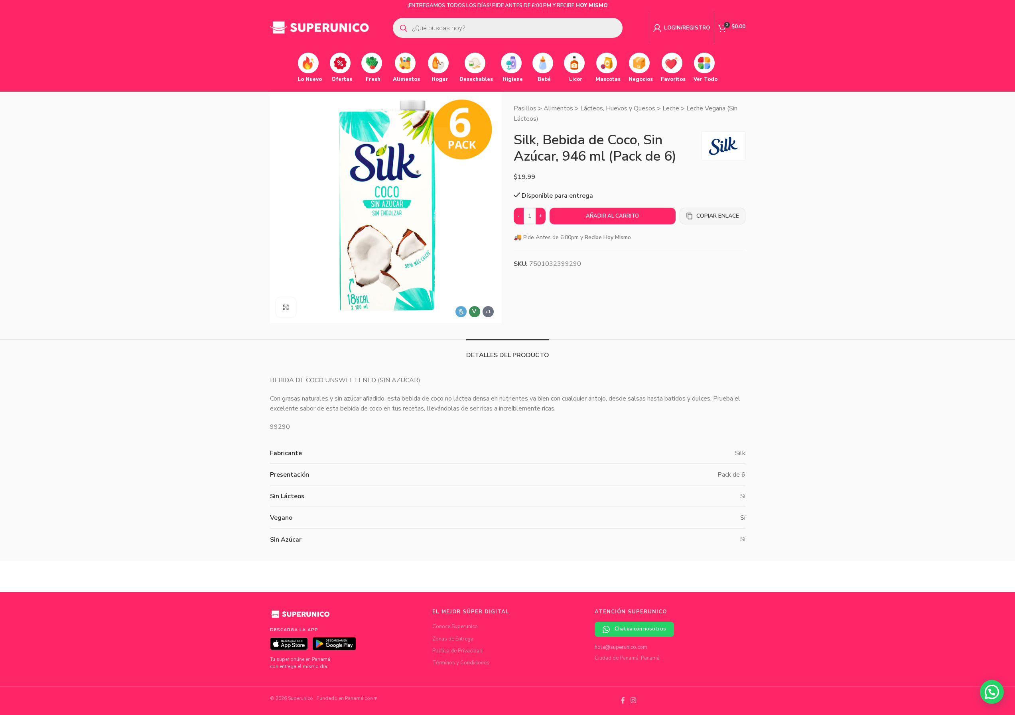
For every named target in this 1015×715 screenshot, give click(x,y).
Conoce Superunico (455, 626)
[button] (992, 692)
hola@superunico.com (621, 647)
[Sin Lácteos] (461, 311)
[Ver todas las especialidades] (488, 311)
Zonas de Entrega (452, 638)
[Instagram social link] (633, 701)
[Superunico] (300, 617)
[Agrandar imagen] (286, 307)
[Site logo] (320, 27)
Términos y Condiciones (460, 662)
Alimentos (558, 108)
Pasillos (525, 108)
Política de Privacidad (457, 650)
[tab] (507, 351)
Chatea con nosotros (640, 628)
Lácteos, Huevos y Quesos (617, 108)
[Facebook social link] (623, 701)
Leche (670, 108)
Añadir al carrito (612, 216)
